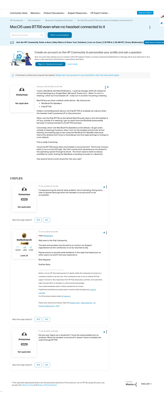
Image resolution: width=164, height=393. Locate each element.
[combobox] (27, 35)
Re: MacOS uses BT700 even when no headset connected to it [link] (105, 20)
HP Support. (66, 296)
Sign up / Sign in (145, 13)
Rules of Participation (47, 385)
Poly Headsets (34, 20)
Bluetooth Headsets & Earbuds (59, 20)
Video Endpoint (87, 303)
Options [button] (151, 27)
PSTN (57, 306)
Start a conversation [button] (60, 35)
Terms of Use (27, 385)
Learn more (73, 64)
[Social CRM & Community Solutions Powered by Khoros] (131, 384)
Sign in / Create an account (50, 64)
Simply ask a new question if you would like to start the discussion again (87, 75)
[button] (105, 87)
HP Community (16, 20)
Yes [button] (38, 220)
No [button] (46, 220)
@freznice (48, 236)
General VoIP (75, 303)
